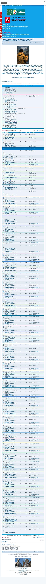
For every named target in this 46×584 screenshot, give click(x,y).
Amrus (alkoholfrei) (8, 169)
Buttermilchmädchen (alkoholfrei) (11, 450)
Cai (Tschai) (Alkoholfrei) (9, 458)
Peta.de (12, 35)
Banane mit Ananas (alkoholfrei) (11, 335)
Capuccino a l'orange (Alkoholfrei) (11, 469)
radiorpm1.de (28, 553)
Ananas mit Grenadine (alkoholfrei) (9, 226)
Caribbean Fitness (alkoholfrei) (10, 474)
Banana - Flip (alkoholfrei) (9, 329)
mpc (11, 92)
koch (9, 91)
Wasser (6, 101)
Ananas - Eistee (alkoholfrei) (10, 223)
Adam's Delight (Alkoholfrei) (10, 203)
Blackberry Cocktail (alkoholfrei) (11, 397)
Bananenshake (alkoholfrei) (10, 362)
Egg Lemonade (7, 164)
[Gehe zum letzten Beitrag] (32, 137)
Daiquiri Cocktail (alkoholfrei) (10, 513)
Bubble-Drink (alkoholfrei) (9, 427)
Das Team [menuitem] (40, 551)
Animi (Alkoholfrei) (8, 251)
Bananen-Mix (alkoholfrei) (9, 356)
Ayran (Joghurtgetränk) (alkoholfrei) (9, 326)
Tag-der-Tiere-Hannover (11, 100)
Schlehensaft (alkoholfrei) (9, 172)
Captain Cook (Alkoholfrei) (9, 466)
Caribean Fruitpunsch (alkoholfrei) (11, 477)
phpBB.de (27, 573)
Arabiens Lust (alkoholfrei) (9, 305)
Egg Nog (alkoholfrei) (9, 525)
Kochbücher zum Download (10, 162)
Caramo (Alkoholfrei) (8, 471)
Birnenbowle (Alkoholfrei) (9, 385)
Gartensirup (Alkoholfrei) (9, 185)
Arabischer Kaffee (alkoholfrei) (10, 308)
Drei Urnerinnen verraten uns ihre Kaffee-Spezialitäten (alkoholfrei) (11, 520)
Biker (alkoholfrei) (8, 379)
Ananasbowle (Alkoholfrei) (9, 239)
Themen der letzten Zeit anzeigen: (12, 535)
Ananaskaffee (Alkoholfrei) (9, 242)
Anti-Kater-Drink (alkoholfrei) (10, 262)
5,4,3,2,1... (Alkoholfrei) (9, 200)
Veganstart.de (21, 555)
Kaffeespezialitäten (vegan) (10, 112)
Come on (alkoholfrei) (9, 507)
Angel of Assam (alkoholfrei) (10, 248)
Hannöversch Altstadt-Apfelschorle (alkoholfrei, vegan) (11, 156)
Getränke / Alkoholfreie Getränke (11, 122)
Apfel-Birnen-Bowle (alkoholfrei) (10, 267)
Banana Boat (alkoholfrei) (9, 332)
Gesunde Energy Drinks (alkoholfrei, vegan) (9, 95)
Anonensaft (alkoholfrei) (9, 259)
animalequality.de (23, 553)
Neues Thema (4, 130)
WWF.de (4, 35)
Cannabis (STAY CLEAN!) (9, 145)
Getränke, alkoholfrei (7, 81)
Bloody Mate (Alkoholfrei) (9, 402)
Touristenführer (7, 87)
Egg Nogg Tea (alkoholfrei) (10, 532)
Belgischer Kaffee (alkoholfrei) (10, 371)
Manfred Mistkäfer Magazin (6, 32)
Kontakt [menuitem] (36, 551)
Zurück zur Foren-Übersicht (6, 539)
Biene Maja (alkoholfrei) (9, 376)
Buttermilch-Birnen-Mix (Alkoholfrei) (9, 167)
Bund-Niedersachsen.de (6, 33)
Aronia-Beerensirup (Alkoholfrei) (11, 177)
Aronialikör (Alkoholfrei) (9, 174)
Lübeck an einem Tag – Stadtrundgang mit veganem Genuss (10, 142)
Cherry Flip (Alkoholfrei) (9, 486)
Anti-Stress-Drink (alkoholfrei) (10, 264)
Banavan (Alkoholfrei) (9, 368)
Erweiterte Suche (20, 130)
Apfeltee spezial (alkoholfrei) (10, 281)
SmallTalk (6, 136)
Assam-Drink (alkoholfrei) (9, 313)
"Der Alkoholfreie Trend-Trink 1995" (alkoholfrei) (10, 197)
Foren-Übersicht (23, 551)
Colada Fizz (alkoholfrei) (9, 505)
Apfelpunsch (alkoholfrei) (9, 275)
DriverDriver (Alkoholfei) (9, 523)
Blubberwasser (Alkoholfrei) (10, 405)
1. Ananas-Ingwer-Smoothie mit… (34, 95)
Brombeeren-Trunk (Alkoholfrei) (10, 416)
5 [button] (42, 130)
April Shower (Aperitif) (9, 302)
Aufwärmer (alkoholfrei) (9, 319)
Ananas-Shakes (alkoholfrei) (10, 236)
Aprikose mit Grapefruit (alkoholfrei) (9, 293)
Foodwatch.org (30, 555)
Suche (19, 130)
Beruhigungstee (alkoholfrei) (10, 373)
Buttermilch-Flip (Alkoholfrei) (10, 436)
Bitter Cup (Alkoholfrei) (9, 394)
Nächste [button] (43, 130)
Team (2, 83)
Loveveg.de (25, 555)
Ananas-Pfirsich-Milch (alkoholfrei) (9, 230)
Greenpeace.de (8, 35)
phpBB (20, 572)
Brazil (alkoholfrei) (8, 410)
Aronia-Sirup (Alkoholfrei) (9, 182)
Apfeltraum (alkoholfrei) (9, 284)
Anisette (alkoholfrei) (8, 256)
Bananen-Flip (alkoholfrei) (9, 351)
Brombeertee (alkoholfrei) (9, 422)
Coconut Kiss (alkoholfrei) (9, 499)
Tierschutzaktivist (7, 93)
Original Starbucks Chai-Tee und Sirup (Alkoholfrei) (11, 188)
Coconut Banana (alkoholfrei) (10, 497)
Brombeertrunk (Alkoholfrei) (10, 425)
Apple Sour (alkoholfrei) (9, 287)
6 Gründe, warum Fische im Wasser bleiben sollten (10, 138)
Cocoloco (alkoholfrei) (9, 494)
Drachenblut (7, 161)
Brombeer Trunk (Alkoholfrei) (10, 413)
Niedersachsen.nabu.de (13, 33)
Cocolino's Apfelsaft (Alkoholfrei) (11, 491)
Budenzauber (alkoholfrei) (9, 430)
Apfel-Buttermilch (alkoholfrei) (10, 270)
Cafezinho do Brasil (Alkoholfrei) (11, 455)
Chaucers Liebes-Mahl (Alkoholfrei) (9, 483)
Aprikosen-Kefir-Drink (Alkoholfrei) (9, 297)
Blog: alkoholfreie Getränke (10, 107)
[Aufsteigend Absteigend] (35, 535)
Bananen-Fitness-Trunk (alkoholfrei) (9, 348)
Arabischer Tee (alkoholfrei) (10, 310)
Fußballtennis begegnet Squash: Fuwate (8, 25)
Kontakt (26, 574)
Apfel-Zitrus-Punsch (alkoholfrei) (11, 272)
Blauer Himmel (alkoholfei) (10, 399)
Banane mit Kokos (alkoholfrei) (10, 337)
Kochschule (9, 92)
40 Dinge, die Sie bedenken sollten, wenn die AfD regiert (10, 134)
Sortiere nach (24, 535)
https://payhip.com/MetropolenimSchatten (23, 77)
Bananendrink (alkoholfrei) (9, 359)
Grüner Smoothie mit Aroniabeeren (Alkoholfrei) (9, 180)
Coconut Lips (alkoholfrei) (9, 502)
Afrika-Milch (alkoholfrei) (9, 206)
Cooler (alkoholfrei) (8, 510)
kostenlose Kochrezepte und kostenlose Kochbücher (11, 551)
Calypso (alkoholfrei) (8, 463)
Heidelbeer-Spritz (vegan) (9, 153)
